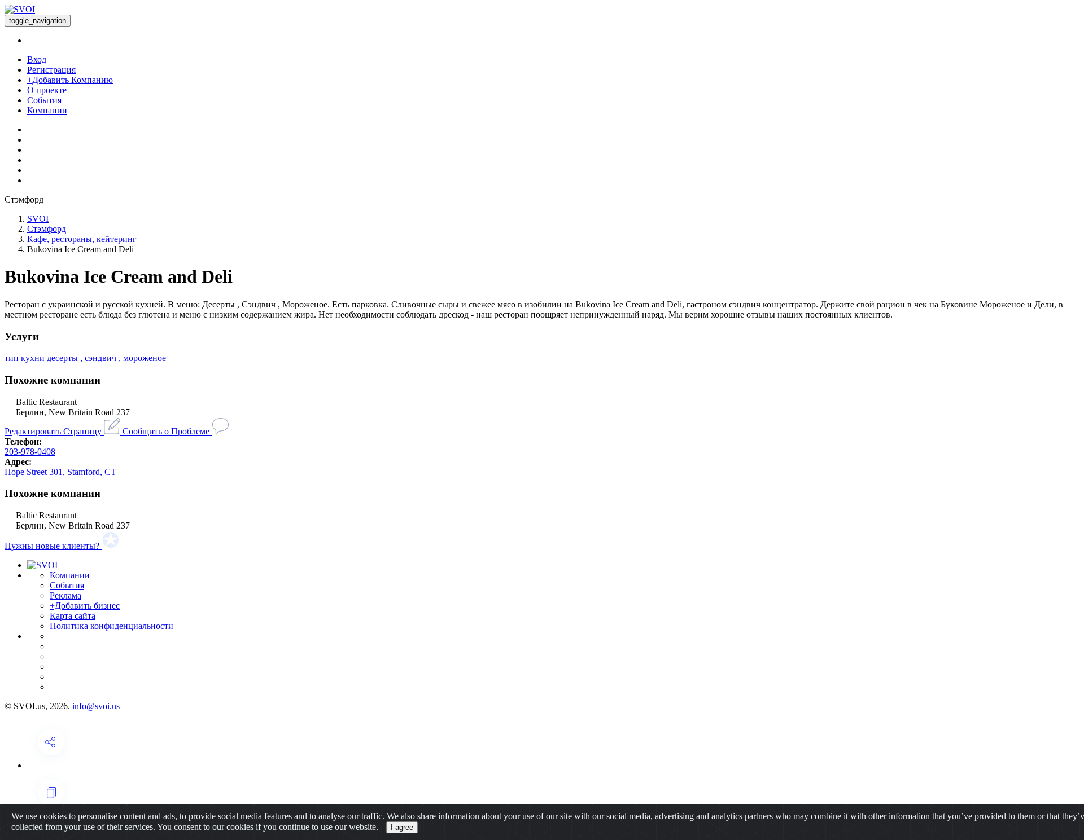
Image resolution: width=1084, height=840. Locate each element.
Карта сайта (72, 616)
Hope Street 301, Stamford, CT (60, 472)
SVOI (38, 218)
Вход (36, 59)
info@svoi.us (96, 706)
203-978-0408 (30, 451)
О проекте (47, 90)
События (44, 100)
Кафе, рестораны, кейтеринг (82, 239)
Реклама (65, 595)
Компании (47, 110)
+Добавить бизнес (85, 605)
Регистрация (51, 69)
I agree (402, 827)
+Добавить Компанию (70, 80)
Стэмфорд (46, 229)
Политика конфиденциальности (111, 626)
